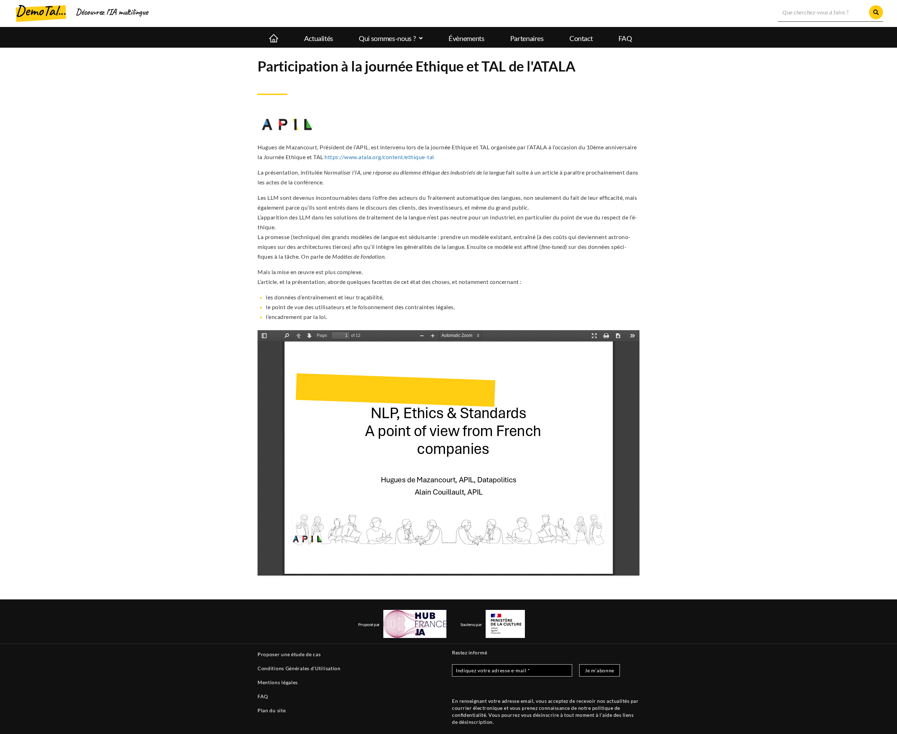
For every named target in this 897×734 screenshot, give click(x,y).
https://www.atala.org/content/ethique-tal (379, 157)
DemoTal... (41, 10)
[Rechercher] (876, 12)
